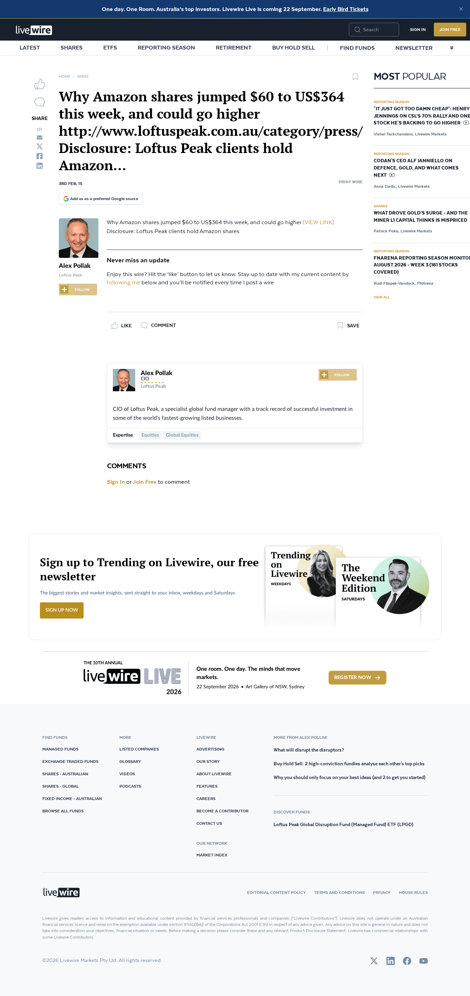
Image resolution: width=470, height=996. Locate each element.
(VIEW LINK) (318, 222)
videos (127, 773)
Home (64, 76)
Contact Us (209, 823)
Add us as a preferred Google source (104, 198)
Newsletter (413, 47)
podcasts (130, 786)
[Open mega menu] (452, 48)
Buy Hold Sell (293, 47)
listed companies (139, 749)
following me (123, 283)
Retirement (234, 47)
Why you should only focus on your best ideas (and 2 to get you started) (350, 777)
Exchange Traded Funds (70, 761)
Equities (150, 435)
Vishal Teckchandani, (394, 133)
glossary (130, 761)
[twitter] (39, 146)
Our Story (208, 761)
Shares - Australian (65, 773)
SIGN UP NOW (61, 610)
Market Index (211, 854)
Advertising (210, 749)
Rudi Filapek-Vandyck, (395, 283)
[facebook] (39, 156)
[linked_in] (39, 166)
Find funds (357, 47)
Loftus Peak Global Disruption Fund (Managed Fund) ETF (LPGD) (344, 824)
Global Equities (182, 435)
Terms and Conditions (339, 892)
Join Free (450, 29)
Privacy (382, 892)
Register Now (352, 677)
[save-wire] (355, 79)
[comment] (39, 102)
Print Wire (351, 181)
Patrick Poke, (386, 230)
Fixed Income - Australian (72, 798)
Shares (72, 47)
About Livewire (214, 773)
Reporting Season (166, 47)
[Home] (34, 30)
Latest (30, 47)
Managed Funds (60, 749)
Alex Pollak (74, 266)
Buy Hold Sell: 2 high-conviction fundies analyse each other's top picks (349, 763)
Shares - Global (60, 786)
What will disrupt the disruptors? (309, 750)
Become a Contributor (222, 810)
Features (206, 786)
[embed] (39, 129)
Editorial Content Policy (276, 892)
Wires (82, 76)
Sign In (418, 29)
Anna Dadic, (385, 186)
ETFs (110, 47)
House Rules (413, 892)
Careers (205, 798)
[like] (39, 84)
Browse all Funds (63, 810)
